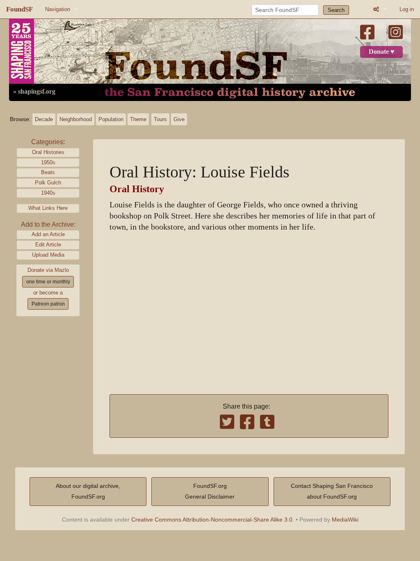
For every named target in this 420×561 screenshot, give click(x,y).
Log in (406, 9)
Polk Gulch (48, 182)
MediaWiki (345, 519)
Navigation (57, 9)
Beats (48, 172)
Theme (138, 119)
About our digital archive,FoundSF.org (88, 491)
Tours (160, 119)
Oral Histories (48, 152)
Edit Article (48, 244)
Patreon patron (48, 303)
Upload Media (48, 255)
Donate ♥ (382, 51)
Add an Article (48, 234)
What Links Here (48, 208)
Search (336, 10)
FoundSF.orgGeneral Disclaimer (210, 491)
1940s (48, 193)
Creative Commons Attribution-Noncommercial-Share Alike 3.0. (212, 519)
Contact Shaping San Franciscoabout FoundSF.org (332, 491)
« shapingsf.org (34, 91)
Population (110, 119)
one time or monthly (48, 281)
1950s (48, 162)
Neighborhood (75, 119)
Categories (47, 141)
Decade (44, 119)
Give (179, 119)
